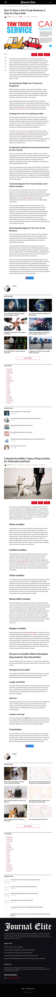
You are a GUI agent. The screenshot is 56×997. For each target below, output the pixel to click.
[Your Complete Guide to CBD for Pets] (40, 811)
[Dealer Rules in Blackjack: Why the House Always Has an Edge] (6, 895)
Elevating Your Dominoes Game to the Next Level (21, 432)
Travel (8, 375)
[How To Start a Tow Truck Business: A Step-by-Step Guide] (28, 35)
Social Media (10, 401)
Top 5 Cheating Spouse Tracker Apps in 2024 (20, 411)
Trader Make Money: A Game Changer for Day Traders (14, 352)
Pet (29, 464)
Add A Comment (28, 358)
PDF (40, 54)
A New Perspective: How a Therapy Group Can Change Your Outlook (25, 879)
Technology (9, 373)
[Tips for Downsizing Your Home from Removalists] (6, 427)
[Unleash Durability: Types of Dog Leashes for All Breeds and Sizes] (28, 483)
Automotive (9, 369)
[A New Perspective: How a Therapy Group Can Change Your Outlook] (6, 881)
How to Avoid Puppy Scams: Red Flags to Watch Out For (14, 820)
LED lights (25, 95)
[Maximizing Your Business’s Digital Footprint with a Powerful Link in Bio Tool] (6, 440)
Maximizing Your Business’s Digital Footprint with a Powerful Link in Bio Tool (28, 439)
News (8, 395)
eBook (46, 54)
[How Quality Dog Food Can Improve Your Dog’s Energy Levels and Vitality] (40, 792)
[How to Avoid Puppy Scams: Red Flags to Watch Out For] (15, 811)
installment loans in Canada (21, 109)
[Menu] (6, 2)
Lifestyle (9, 393)
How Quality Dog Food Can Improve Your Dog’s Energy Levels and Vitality (39, 801)
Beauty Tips (9, 371)
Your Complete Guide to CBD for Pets (38, 819)
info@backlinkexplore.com (13, 977)
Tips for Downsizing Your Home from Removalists (22, 425)
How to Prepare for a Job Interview (18, 446)
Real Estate (9, 399)
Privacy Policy (30, 988)
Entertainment (10, 381)
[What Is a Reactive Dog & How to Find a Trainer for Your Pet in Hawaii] (15, 773)
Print (34, 54)
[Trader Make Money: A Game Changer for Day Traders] (15, 342)
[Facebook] (5, 57)
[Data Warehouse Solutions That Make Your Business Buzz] (40, 305)
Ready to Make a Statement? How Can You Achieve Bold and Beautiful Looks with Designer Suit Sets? (30, 914)
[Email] (5, 70)
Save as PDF (30, 277)
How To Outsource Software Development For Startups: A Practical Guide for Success (40, 782)
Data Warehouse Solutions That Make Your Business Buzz (39, 314)
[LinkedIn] (5, 64)
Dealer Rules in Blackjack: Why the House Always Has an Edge (24, 893)
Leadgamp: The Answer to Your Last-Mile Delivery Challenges (39, 352)
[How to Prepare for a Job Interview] (6, 447)
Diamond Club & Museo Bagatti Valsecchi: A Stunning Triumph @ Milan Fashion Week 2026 (24, 958)
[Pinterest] (5, 67)
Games (8, 387)
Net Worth (9, 397)
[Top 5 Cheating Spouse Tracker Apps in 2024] (6, 413)
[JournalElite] (28, 2)
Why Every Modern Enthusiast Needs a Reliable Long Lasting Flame (19, 949)
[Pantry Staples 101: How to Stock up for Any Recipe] (6, 901)
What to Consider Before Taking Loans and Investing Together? (18, 952)
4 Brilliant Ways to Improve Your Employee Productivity (15, 333)
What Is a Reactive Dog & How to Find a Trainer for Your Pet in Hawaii (14, 782)
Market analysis (26, 198)
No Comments (28, 16)
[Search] (50, 2)
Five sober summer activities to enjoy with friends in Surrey (24, 886)
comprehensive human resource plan (20, 131)
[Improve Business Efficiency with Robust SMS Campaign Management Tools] (40, 324)
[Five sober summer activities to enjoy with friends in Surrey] (6, 888)
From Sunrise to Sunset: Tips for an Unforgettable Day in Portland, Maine (27, 907)
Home (5, 6)
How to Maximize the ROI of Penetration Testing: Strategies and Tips (14, 314)
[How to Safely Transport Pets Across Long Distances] (15, 792)
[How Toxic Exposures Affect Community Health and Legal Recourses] (6, 420)
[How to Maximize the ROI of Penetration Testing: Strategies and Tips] (15, 305)
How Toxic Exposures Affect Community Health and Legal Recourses (26, 418)
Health (8, 389)
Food (8, 385)
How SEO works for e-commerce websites (13, 947)
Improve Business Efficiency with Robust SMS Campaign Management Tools (39, 333)
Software (9, 403)
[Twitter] (5, 60)
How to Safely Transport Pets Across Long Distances (14, 801)
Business (20, 16)
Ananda (9, 16)
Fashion (9, 383)
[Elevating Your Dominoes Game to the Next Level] (6, 433)
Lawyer (8, 391)
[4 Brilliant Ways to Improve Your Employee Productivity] (15, 324)
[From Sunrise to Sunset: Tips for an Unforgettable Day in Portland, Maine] (6, 908)
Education (9, 379)
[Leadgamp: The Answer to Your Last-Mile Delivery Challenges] (40, 342)
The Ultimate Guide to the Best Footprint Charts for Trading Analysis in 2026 (21, 955)
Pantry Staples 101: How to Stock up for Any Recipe (22, 900)
